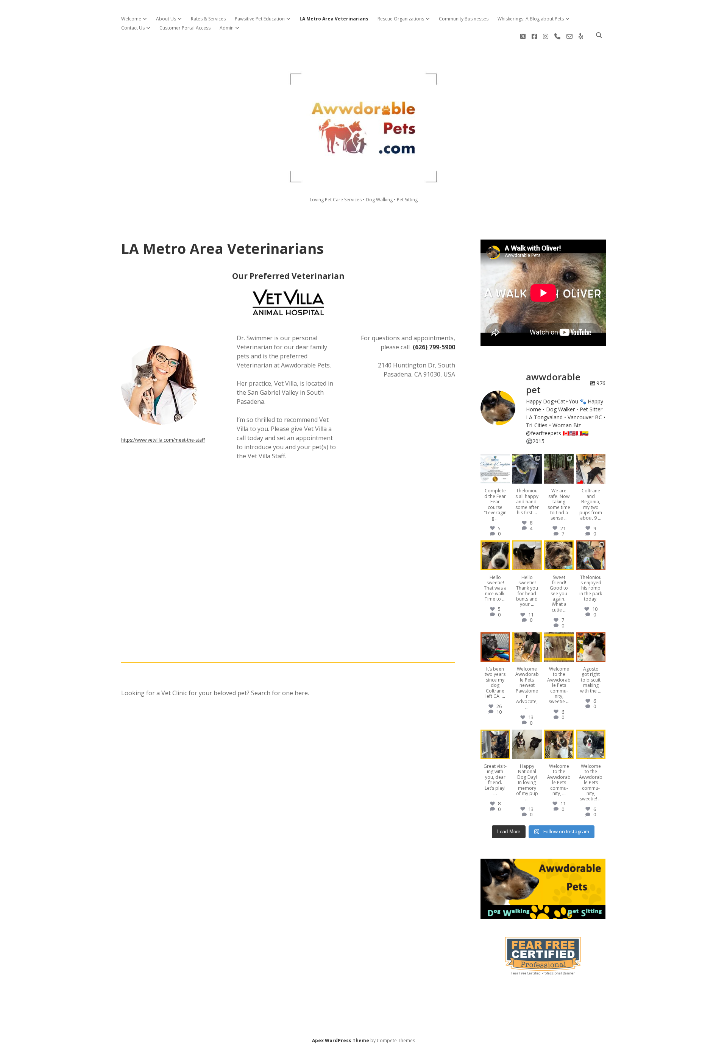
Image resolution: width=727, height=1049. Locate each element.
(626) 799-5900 (434, 347)
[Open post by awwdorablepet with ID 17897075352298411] (527, 647)
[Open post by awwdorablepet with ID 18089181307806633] (559, 744)
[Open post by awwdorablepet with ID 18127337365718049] (527, 469)
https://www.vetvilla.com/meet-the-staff (163, 440)
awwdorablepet (495, 460)
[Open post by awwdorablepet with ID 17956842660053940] (559, 469)
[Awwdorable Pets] (363, 180)
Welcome (131, 19)
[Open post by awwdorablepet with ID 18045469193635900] (590, 744)
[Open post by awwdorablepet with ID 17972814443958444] (590, 469)
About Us (166, 19)
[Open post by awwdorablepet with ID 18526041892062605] (590, 647)
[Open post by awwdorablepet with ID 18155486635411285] (495, 469)
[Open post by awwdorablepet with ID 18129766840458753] (495, 744)
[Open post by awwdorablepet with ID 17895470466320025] (495, 647)
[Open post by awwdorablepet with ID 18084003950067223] (495, 555)
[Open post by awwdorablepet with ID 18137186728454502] (559, 555)
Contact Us (133, 28)
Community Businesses (463, 19)
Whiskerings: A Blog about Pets (531, 19)
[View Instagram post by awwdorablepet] (505, 479)
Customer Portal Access (185, 28)
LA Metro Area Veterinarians (334, 19)
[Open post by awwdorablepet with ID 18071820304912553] (559, 647)
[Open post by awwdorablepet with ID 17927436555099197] (527, 744)
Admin (227, 28)
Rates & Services (208, 19)
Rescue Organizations (401, 19)
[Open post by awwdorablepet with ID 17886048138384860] (527, 555)
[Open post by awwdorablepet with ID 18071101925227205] (590, 555)
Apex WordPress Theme (340, 1040)
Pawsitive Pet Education (260, 19)
